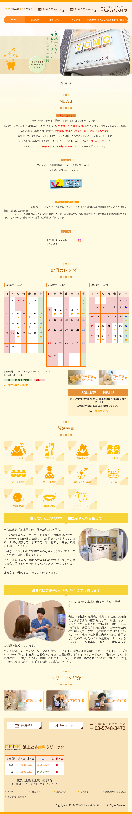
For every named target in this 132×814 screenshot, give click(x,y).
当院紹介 (35, 20)
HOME (14, 20)
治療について (56, 20)
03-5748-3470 (101, 410)
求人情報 (76, 20)
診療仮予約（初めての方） (97, 20)
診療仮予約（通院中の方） (117, 20)
